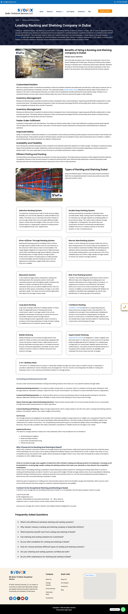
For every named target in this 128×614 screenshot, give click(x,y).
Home (41, 11)
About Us (50, 11)
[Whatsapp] (123, 609)
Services (58, 11)
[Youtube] (22, 598)
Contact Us (81, 11)
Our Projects (70, 11)
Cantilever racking (75, 308)
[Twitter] (14, 598)
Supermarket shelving (76, 338)
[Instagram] (18, 598)
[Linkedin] (26, 598)
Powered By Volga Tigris (64, 610)
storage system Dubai (71, 90)
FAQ (89, 11)
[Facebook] (11, 598)
